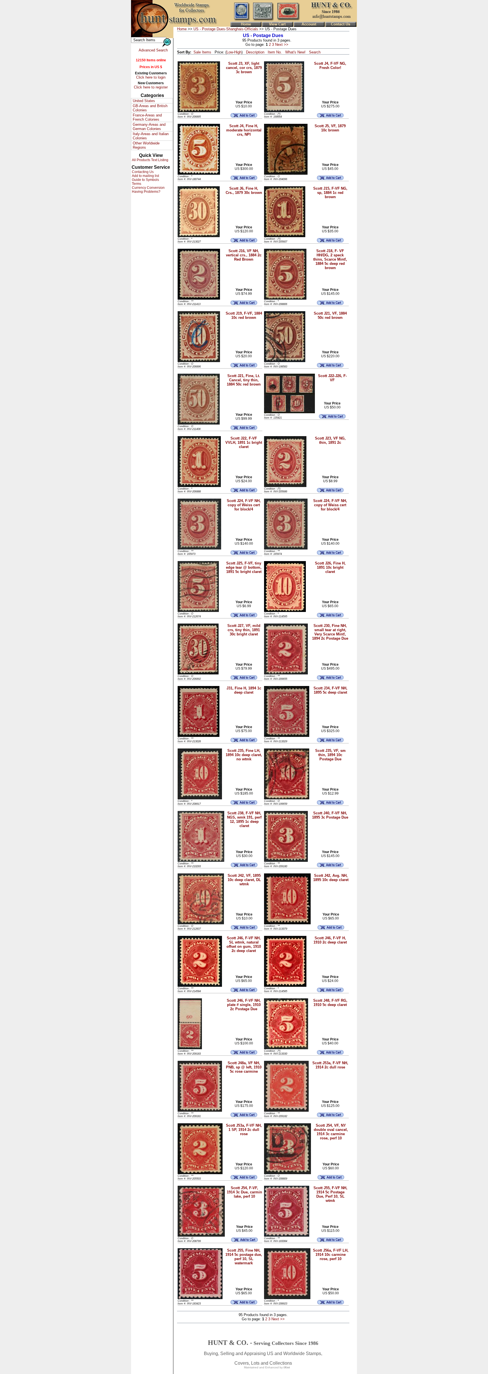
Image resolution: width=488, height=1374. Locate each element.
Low (229, 52)
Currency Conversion (148, 188)
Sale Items (202, 52)
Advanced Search (153, 50)
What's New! (295, 52)
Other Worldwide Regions (146, 145)
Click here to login (150, 77)
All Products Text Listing (149, 160)
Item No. (275, 52)
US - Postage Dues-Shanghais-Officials (225, 29)
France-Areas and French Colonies (147, 117)
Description (255, 52)
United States (144, 101)
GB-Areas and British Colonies (150, 108)
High (237, 52)
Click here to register (151, 87)
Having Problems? (145, 192)
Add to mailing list (145, 176)
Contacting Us (142, 172)
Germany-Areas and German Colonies (149, 126)
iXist (287, 1367)
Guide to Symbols (145, 180)
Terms (136, 184)
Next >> (281, 44)
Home (182, 29)
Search (315, 52)
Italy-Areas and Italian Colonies (151, 136)
